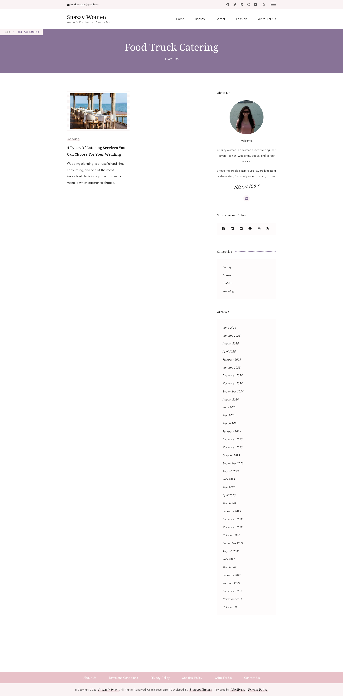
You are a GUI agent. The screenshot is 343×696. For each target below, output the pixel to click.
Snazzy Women (86, 17)
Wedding (73, 139)
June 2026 (229, 327)
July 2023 (228, 479)
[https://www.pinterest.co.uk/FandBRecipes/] (250, 229)
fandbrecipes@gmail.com (84, 4)
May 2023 (228, 487)
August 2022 (230, 551)
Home (180, 19)
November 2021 (232, 599)
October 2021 (230, 607)
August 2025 (230, 343)
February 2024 (231, 431)
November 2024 (232, 383)
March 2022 (230, 567)
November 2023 (232, 447)
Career (220, 19)
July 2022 (228, 559)
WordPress (237, 690)
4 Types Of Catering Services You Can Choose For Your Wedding (96, 151)
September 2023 (232, 463)
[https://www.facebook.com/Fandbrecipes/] (223, 229)
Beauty (200, 19)
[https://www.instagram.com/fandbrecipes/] (259, 229)
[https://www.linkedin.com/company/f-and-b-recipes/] (232, 229)
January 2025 (231, 367)
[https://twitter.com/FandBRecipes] (241, 229)
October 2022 (231, 535)
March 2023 (230, 503)
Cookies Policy (192, 677)
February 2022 (231, 575)
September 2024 (232, 391)
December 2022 (232, 519)
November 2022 (232, 527)
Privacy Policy (160, 677)
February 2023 (231, 511)
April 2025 (228, 351)
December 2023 (232, 439)
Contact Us (252, 677)
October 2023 (231, 455)
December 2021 (232, 591)
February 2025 (231, 359)
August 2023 (230, 471)
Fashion (241, 19)
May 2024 (228, 415)
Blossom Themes (201, 690)
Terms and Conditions (123, 677)
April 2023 (228, 495)
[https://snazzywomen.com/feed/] (268, 229)
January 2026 (231, 335)
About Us (89, 677)
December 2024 (232, 375)
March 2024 (230, 423)
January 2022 (231, 583)
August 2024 (230, 399)
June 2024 (229, 407)
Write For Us (267, 19)
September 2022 (232, 543)
